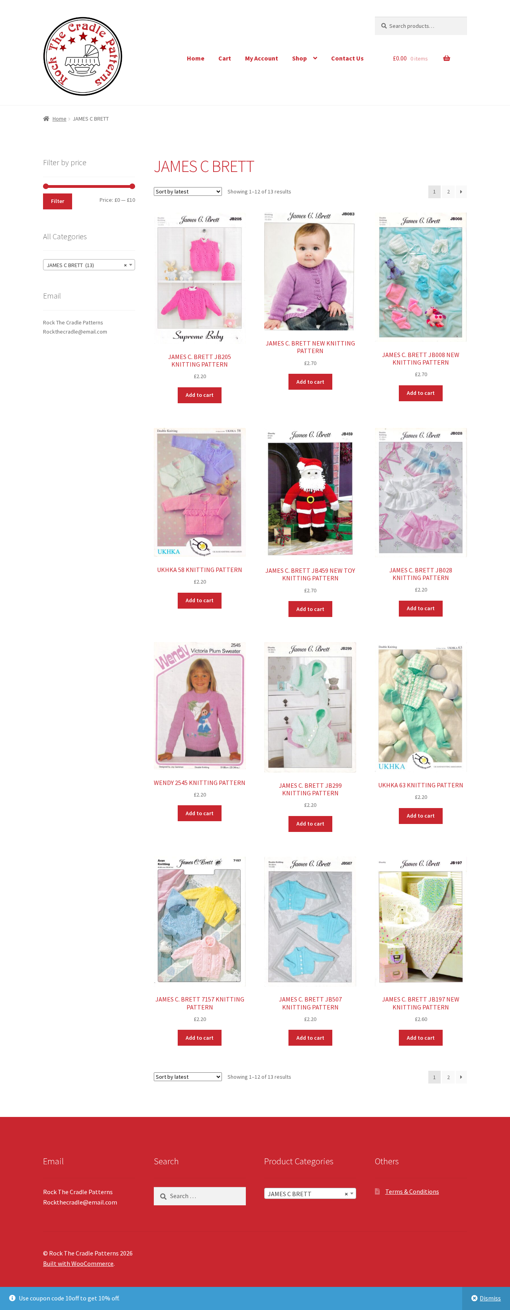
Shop (299, 58)
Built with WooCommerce (78, 1263)
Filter (57, 201)
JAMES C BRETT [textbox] (308, 1194)
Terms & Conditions (412, 1191)
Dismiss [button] (490, 1298)
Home (195, 58)
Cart (224, 58)
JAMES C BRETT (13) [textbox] (87, 265)
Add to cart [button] (200, 394)
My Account (261, 58)
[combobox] (89, 264)
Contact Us (347, 58)
